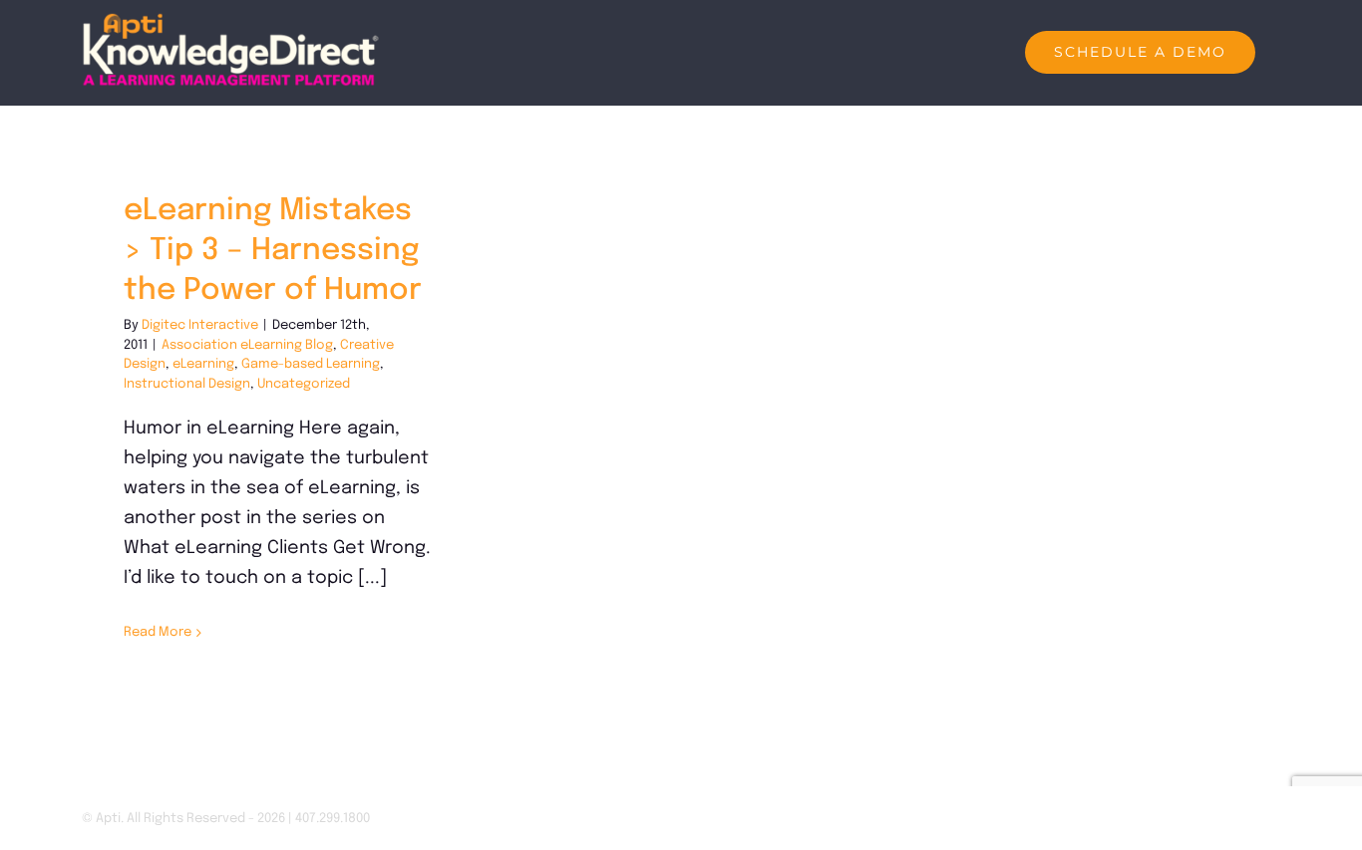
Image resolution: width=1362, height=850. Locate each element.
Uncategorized (303, 384)
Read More (157, 632)
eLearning (203, 364)
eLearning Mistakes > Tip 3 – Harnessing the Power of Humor (273, 250)
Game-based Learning (310, 364)
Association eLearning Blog (247, 345)
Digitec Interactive (200, 325)
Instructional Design (187, 384)
